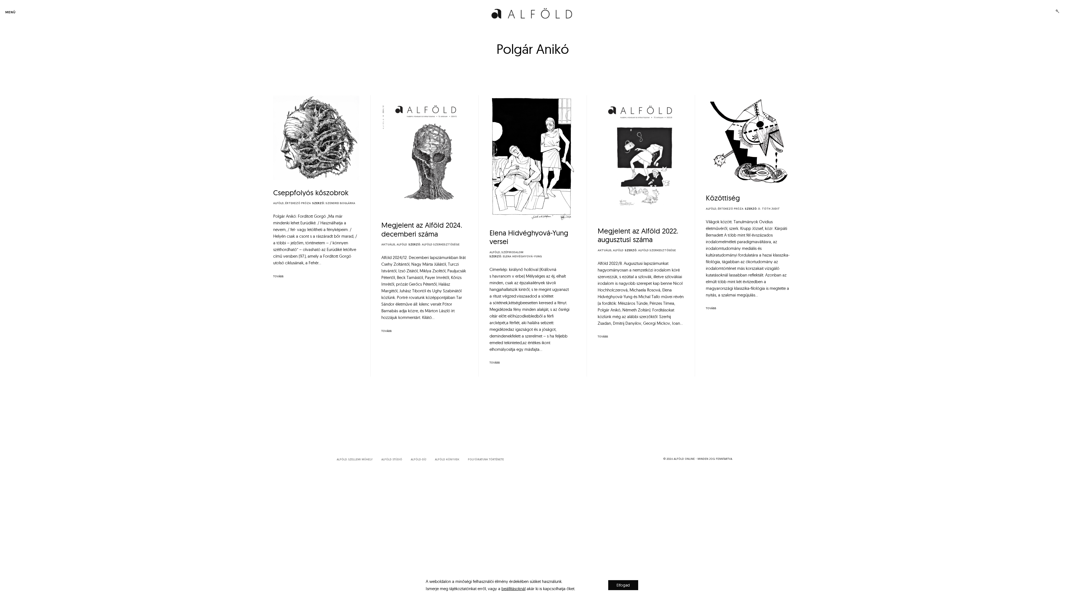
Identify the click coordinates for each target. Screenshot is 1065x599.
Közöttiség (723, 197)
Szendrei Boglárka (340, 203)
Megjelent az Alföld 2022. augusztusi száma (638, 235)
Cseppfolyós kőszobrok (310, 192)
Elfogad (623, 585)
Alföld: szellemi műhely (355, 459)
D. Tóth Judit (769, 208)
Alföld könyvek (447, 459)
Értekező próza (298, 203)
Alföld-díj (418, 459)
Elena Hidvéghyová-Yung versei (529, 237)
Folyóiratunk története (486, 459)
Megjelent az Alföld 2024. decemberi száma (421, 229)
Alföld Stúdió (391, 459)
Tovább (278, 276)
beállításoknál (513, 588)
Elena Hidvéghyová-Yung (522, 256)
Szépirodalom (512, 252)
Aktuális (388, 244)
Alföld (278, 203)
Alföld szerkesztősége (441, 244)
